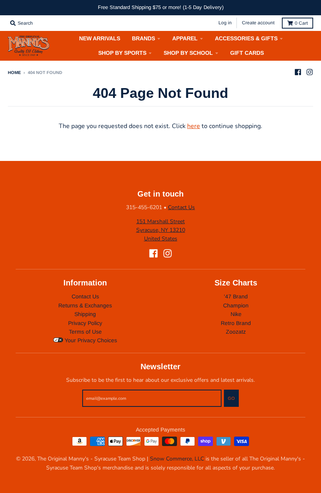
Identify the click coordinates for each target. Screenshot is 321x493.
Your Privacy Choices (90, 340)
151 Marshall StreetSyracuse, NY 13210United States (160, 230)
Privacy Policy (85, 323)
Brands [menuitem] (143, 38)
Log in (225, 22)
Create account (258, 22)
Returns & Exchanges (85, 305)
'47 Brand (236, 296)
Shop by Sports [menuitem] (122, 53)
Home (14, 72)
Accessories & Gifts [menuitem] (246, 38)
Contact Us (181, 207)
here (193, 126)
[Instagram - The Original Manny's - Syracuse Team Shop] (309, 72)
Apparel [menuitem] (185, 38)
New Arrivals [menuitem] (99, 38)
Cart (301, 23)
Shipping (85, 314)
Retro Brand (236, 323)
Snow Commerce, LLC (177, 458)
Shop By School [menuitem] (188, 53)
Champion (236, 305)
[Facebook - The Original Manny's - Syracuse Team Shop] (297, 72)
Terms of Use (85, 332)
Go (231, 398)
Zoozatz (236, 332)
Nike (236, 314)
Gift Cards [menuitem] (247, 53)
